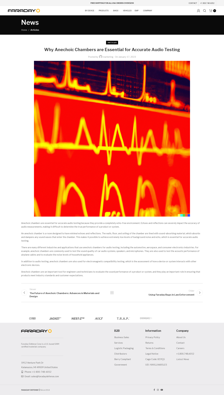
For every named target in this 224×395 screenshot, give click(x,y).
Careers (180, 348)
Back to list (112, 293)
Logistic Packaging (124, 348)
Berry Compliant (122, 359)
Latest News (182, 359)
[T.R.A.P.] (123, 318)
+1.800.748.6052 (185, 353)
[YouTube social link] (162, 390)
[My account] (199, 11)
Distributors (120, 353)
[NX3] (100, 318)
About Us (181, 337)
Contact (180, 342)
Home (24, 29)
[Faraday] (146, 318)
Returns (149, 342)
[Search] (205, 11)
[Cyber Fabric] (32, 318)
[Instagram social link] (158, 390)
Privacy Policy (152, 337)
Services (118, 342)
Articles (34, 29)
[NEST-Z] (78, 318)
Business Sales (121, 337)
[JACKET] (55, 318)
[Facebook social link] (154, 390)
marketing (108, 56)
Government (120, 364)
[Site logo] (24, 10)
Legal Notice (151, 353)
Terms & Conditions (155, 348)
